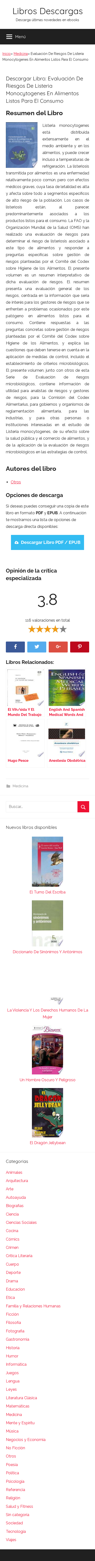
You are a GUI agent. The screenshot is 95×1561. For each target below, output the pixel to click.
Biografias (15, 1205)
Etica (10, 1297)
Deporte (13, 1272)
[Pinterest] (79, 647)
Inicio (6, 54)
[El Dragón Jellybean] (47, 1114)
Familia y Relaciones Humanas (33, 1306)
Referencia (15, 1489)
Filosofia (13, 1322)
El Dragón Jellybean (48, 1143)
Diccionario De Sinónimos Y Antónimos (47, 952)
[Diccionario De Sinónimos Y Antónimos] (47, 924)
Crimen (12, 1247)
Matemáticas (17, 1406)
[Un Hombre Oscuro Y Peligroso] (47, 1051)
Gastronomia (17, 1339)
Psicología (15, 1481)
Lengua (12, 1381)
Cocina (12, 1230)
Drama (12, 1281)
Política (12, 1473)
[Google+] (58, 647)
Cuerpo (12, 1264)
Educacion (15, 1289)
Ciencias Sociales (21, 1222)
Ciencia (12, 1214)
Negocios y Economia (26, 1439)
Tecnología (16, 1531)
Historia (12, 1348)
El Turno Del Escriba (47, 892)
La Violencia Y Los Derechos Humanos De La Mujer (47, 1013)
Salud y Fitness (19, 1506)
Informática (16, 1364)
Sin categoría (17, 1514)
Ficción (12, 1314)
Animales (14, 1172)
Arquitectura (17, 1180)
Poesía (12, 1464)
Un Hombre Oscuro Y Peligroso (48, 1080)
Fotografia (15, 1331)
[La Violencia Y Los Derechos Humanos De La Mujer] (47, 983)
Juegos (12, 1373)
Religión (13, 1498)
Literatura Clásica (21, 1398)
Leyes (11, 1389)
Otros (16, 482)
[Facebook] (15, 647)
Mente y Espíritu (20, 1423)
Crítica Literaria (19, 1255)
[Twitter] (36, 647)
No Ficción (15, 1448)
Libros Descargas (47, 10)
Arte (9, 1189)
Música (12, 1431)
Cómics (12, 1239)
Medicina (21, 54)
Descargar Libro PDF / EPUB (50, 542)
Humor (12, 1356)
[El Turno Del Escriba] (47, 863)
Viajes (11, 1539)
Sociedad (14, 1523)
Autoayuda (16, 1197)
